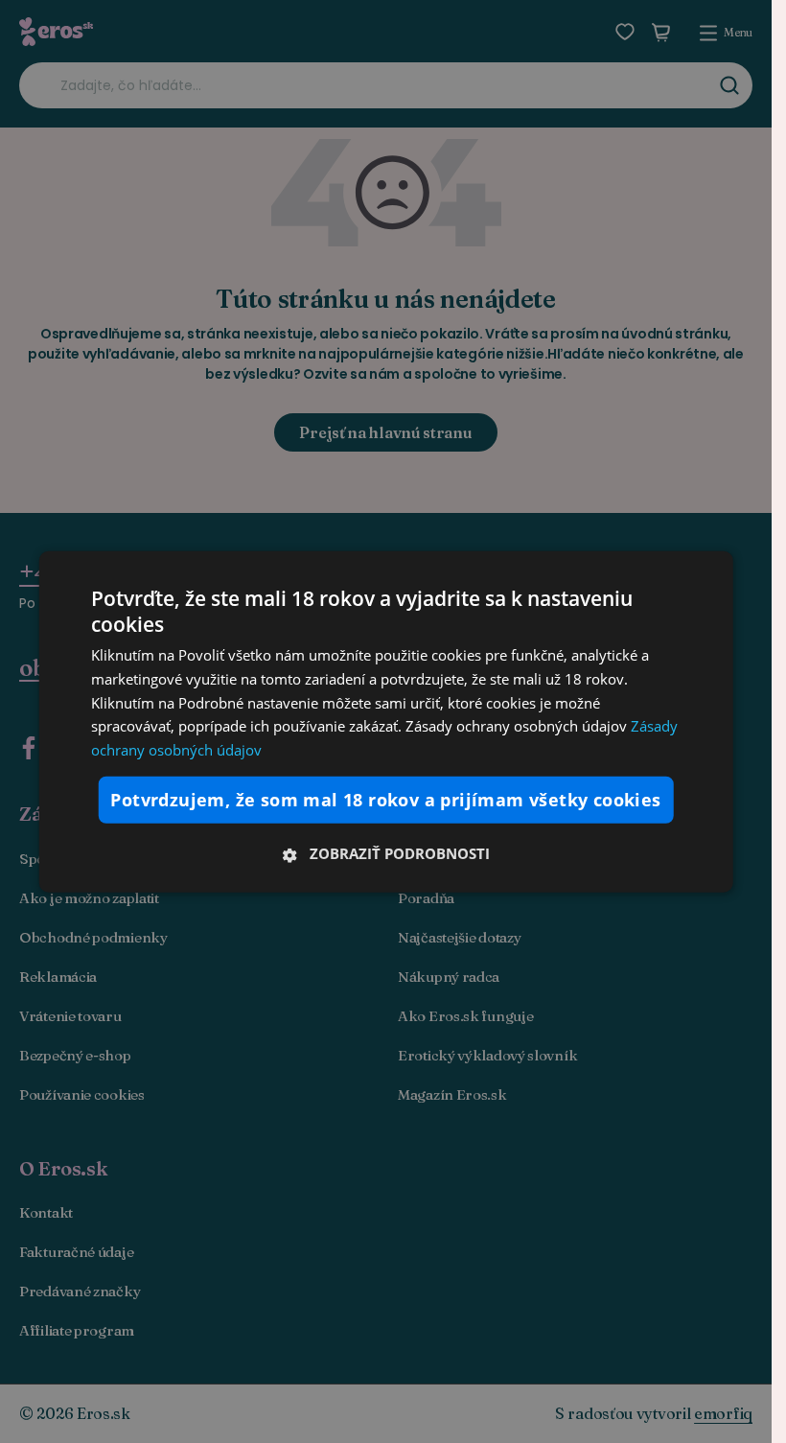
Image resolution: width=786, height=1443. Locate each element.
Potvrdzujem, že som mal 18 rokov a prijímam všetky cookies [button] (385, 799)
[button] (386, 853)
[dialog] (385, 721)
